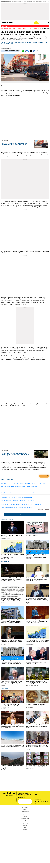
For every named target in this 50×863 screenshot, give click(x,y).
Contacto (25, 825)
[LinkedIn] (34, 51)
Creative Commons (25, 814)
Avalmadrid (30, 1)
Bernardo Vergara (29, 536)
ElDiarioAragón (28, 749)
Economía (29, 28)
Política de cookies (25, 823)
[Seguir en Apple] (36, 794)
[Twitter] (40, 28)
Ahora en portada (5, 561)
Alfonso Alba (36, 685)
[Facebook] (42, 28)
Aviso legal (25, 816)
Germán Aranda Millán (30, 768)
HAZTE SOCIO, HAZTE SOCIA (25, 801)
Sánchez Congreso (20, 1)
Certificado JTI (25, 831)
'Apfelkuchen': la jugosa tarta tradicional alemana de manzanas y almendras (36, 705)
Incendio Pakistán (26, 1)
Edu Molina (3, 748)
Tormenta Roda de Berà (39, 1)
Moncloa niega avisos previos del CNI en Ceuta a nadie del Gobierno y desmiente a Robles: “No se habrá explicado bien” (37, 579)
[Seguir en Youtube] (43, 801)
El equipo (25, 809)
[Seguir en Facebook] (38, 801)
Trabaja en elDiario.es (25, 811)
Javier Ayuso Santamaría (30, 728)
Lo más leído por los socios (7, 519)
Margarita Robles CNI (15, 1)
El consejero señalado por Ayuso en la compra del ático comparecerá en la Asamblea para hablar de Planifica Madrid (37, 621)
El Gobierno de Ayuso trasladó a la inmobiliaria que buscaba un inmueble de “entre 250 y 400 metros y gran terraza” (11, 621)
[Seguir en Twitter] (37, 801)
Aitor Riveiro (36, 581)
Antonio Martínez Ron (5, 581)
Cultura (24, 28)
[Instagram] (46, 28)
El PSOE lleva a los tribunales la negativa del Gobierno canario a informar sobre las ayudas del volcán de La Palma (12, 726)
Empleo (34, 1)
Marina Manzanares (29, 707)
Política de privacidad (25, 818)
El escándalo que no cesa (32, 535)
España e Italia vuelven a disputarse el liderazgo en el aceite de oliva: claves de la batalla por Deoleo (36, 682)
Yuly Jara (7, 558)
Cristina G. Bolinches (29, 685)
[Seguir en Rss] (35, 803)
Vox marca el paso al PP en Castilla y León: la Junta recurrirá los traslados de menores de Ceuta (37, 726)
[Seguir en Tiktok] (45, 801)
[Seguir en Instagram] (41, 801)
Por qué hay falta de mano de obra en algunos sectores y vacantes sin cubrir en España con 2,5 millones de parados (12, 556)
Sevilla (2, 28)
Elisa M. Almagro (4, 769)
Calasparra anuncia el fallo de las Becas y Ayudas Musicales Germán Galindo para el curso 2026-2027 (11, 706)
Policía (12, 471)
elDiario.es (3, 602)
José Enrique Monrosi (29, 581)
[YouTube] (48, 28)
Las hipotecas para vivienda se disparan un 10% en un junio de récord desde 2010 (36, 766)
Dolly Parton (44, 1)
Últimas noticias (4, 688)
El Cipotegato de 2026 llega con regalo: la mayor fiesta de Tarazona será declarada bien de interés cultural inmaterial (37, 747)
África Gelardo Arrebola (30, 624)
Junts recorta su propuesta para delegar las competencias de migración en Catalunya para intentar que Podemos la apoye (11, 642)
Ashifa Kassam (28, 558)
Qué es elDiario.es (25, 807)
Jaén (10, 28)
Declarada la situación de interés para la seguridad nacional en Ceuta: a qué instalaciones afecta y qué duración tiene (11, 599)
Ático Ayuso (9, 1)
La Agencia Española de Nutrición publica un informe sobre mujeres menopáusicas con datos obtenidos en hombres (12, 579)
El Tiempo (35, 28)
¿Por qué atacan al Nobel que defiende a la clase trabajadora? (11, 536)
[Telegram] (44, 28)
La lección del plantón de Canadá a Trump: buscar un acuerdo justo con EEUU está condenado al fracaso (36, 662)
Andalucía (4, 26)
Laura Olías (3, 558)
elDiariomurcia (3, 708)
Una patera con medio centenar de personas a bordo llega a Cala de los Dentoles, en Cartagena (12, 767)
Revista (25, 827)
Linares (5, 471)
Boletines (25, 829)
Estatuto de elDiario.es (25, 812)
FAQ (25, 820)
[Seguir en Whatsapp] (47, 801)
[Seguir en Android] (35, 794)
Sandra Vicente (3, 644)
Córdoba (6, 28)
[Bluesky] (28, 51)
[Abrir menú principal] (48, 22)
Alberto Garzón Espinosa (5, 538)
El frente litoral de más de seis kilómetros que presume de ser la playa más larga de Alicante (12, 746)
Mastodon (25, 832)
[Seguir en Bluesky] (35, 801)
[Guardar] (36, 51)
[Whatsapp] (23, 51)
